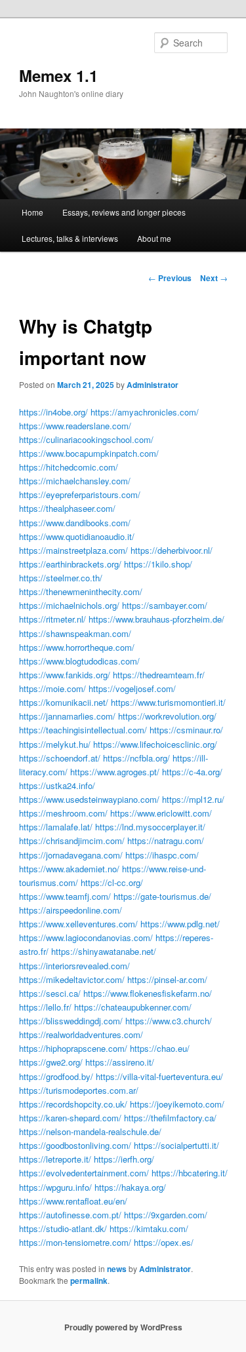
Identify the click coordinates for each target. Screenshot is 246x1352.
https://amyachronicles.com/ (145, 412)
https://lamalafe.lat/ (55, 827)
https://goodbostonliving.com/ (75, 1145)
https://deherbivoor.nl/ (172, 550)
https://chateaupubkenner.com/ (133, 1007)
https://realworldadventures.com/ (81, 1034)
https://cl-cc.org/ (112, 882)
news (117, 1269)
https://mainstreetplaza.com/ (73, 550)
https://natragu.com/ (165, 840)
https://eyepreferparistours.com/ (79, 494)
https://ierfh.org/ (124, 1159)
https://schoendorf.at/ (59, 758)
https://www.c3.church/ (168, 1020)
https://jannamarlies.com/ (67, 716)
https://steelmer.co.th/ (60, 577)
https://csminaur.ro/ (186, 730)
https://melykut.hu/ (55, 744)
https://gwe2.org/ (51, 1062)
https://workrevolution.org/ (167, 716)
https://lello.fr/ (45, 1007)
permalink (89, 1280)
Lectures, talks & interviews (70, 238)
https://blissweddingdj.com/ (71, 1020)
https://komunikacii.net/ (63, 702)
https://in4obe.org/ (53, 412)
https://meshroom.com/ (63, 813)
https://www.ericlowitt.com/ (161, 813)
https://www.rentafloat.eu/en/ (73, 1201)
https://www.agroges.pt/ (114, 771)
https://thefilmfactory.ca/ (170, 1117)
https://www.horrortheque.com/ (76, 647)
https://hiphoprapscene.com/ (73, 1048)
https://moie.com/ (52, 688)
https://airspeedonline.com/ (70, 910)
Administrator (152, 385)
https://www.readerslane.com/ (75, 425)
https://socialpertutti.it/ (176, 1145)
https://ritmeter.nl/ (52, 619)
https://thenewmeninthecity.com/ (80, 591)
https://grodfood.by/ (56, 1076)
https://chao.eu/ (160, 1048)
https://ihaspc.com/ (162, 855)
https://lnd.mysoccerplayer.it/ (150, 827)
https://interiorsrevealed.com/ (74, 965)
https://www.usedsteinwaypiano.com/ (89, 799)
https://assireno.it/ (119, 1062)
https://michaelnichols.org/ (69, 605)
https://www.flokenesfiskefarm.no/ (147, 993)
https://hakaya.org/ (130, 1187)
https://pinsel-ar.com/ (167, 979)
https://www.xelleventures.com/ (78, 923)
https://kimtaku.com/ (149, 1228)
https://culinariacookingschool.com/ (86, 439)
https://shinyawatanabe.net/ (103, 951)
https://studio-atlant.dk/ (63, 1228)
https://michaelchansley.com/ (75, 480)
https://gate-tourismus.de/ (162, 896)
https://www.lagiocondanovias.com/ (86, 937)
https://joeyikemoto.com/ (177, 1104)
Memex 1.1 (58, 75)
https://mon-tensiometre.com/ (75, 1242)
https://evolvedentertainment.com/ (84, 1173)
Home (32, 212)
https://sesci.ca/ (50, 993)
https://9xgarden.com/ (165, 1214)
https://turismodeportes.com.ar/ (78, 1090)
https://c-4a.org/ (192, 771)
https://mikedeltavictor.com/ (72, 979)
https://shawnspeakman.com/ (75, 633)
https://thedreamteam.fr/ (159, 674)
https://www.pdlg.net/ (180, 923)
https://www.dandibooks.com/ (75, 522)
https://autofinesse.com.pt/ (70, 1214)
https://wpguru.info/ (55, 1187)
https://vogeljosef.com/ (132, 688)
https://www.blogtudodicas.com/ (79, 661)
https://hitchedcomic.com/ (68, 467)
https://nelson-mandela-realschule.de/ (90, 1131)
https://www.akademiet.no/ (69, 868)
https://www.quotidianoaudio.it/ (76, 536)
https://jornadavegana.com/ (71, 855)
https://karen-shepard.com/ (70, 1117)
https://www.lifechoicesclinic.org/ (155, 744)
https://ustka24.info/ (57, 785)
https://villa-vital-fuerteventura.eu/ (159, 1076)
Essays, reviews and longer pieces (124, 212)
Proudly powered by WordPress (123, 1327)
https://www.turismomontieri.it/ (168, 702)
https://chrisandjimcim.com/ (72, 840)
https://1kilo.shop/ (158, 564)
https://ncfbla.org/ (136, 758)
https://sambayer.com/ (164, 605)
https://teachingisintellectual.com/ (83, 730)
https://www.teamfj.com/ (65, 896)
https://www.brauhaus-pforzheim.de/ (156, 619)
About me (154, 238)
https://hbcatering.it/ (190, 1173)
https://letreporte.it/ (55, 1159)
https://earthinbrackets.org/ (70, 564)
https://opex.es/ (164, 1242)
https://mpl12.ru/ (193, 799)
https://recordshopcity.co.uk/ (73, 1104)
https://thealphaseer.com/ (67, 508)
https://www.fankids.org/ (64, 674)
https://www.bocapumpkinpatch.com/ (89, 453)
